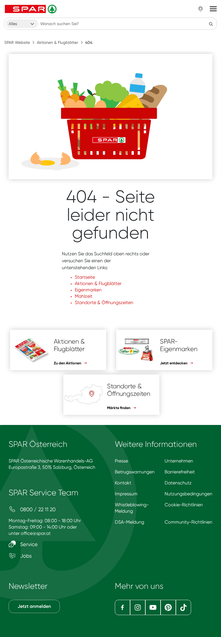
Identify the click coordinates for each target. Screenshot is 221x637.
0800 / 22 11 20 (37, 509)
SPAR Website (17, 42)
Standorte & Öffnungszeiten (104, 302)
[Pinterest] (168, 607)
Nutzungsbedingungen (188, 494)
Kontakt (123, 483)
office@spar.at (36, 533)
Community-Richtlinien (188, 522)
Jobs (25, 556)
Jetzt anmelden (34, 606)
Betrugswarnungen (135, 472)
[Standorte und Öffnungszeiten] (200, 8)
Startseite (85, 277)
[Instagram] (137, 607)
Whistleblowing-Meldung (132, 508)
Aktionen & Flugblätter (57, 42)
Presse (121, 461)
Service (28, 544)
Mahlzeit (83, 296)
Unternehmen (179, 461)
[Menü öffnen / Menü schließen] (213, 8)
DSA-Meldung (129, 522)
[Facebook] (122, 607)
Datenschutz (178, 483)
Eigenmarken (88, 290)
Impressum (126, 494)
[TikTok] (183, 607)
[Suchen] (211, 24)
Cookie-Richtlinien (184, 504)
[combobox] (22, 23)
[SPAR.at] (31, 9)
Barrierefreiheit (180, 472)
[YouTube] (153, 607)
